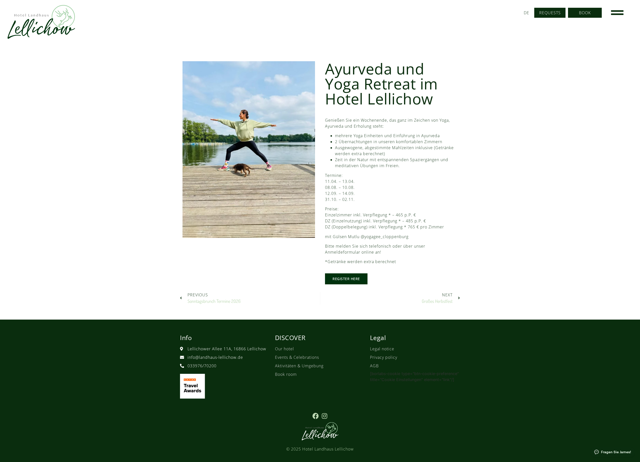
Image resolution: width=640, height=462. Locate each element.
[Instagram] (324, 416)
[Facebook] (315, 416)
